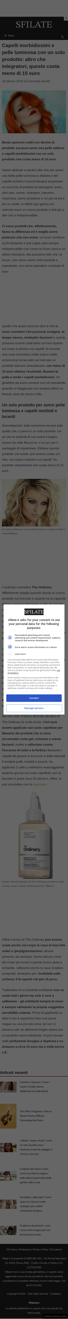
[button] (34, 654)
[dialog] (34, 659)
